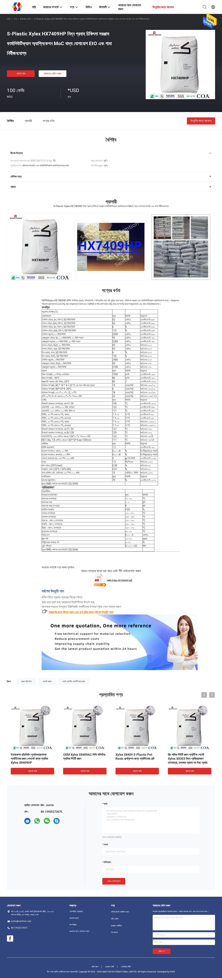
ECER (172, 972)
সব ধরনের (114, 932)
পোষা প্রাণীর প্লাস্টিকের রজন (73, 681)
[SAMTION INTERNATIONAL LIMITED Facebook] (10, 938)
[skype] (56, 821)
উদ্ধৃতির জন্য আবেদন (201, 120)
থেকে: (106, 844)
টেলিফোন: (108, 862)
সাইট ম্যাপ (94, 966)
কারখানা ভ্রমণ (74, 918)
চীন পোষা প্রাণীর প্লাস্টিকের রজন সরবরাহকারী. (63, 972)
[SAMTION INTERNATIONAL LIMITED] (17, 6)
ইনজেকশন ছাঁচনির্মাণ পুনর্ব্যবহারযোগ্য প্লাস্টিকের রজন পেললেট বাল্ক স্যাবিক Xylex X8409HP (29, 758)
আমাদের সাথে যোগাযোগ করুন (79, 931)
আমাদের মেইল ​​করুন (52, 73)
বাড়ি (8, 19)
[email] (27, 821)
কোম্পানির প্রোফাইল (76, 911)
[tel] (66, 821)
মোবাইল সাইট (109, 966)
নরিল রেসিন (114, 919)
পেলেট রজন (46, 681)
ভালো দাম (21, 73)
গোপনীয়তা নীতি (126, 966)
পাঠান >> (161, 951)
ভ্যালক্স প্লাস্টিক (116, 926)
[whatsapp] (37, 821)
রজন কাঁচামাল (26, 681)
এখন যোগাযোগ (113, 881)
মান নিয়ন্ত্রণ (73, 924)
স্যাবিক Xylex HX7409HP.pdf (119, 580)
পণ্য (15, 19)
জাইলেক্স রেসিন (25, 19)
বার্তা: (106, 803)
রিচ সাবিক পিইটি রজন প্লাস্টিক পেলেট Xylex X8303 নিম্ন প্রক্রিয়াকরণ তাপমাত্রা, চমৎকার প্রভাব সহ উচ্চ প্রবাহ (187, 758)
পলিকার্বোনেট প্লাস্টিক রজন (120, 912)
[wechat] (47, 821)
